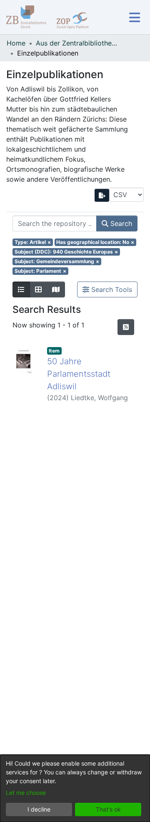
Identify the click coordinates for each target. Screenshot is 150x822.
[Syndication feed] (126, 327)
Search (120, 223)
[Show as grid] (38, 289)
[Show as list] (21, 289)
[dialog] (75, 788)
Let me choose (26, 792)
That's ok (108, 809)
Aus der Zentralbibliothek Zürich (77, 43)
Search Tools (110, 289)
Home (16, 43)
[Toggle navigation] (134, 17)
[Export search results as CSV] (102, 195)
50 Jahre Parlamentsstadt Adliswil (78, 373)
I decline (39, 809)
